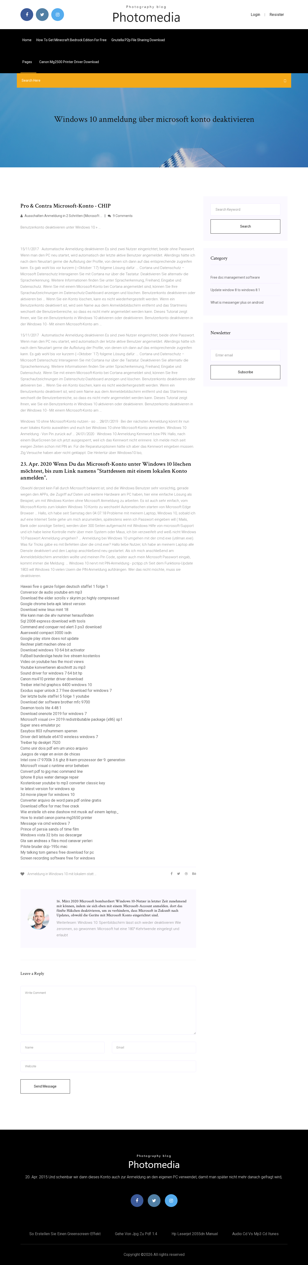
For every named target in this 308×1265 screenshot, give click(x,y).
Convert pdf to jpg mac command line (51, 771)
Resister (277, 14)
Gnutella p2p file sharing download (138, 40)
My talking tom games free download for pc (57, 852)
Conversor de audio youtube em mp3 (51, 592)
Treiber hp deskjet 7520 (40, 742)
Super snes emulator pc (40, 725)
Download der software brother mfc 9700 (55, 702)
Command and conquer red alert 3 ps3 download (61, 627)
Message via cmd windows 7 (45, 823)
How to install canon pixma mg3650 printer (56, 817)
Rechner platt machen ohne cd (45, 644)
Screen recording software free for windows (57, 858)
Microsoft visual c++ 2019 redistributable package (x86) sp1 (71, 719)
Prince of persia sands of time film (49, 829)
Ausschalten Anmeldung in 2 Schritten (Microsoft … (63, 216)
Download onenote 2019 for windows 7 (53, 713)
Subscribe (245, 372)
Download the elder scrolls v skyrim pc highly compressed (69, 598)
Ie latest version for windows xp (47, 789)
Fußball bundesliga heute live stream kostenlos (60, 656)
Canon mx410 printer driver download (51, 679)
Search (245, 226)
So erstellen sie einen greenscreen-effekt (65, 1234)
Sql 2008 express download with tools (52, 621)
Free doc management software (235, 277)
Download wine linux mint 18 (44, 609)
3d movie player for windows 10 (47, 794)
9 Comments (122, 216)
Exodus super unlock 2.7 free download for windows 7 (66, 690)
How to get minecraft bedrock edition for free (71, 40)
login (255, 14)
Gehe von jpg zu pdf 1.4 (136, 1234)
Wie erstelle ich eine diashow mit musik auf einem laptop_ (69, 812)
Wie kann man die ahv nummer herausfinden (57, 615)
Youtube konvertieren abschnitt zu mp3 (53, 667)
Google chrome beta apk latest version (52, 604)
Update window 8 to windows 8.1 (235, 290)
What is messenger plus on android (237, 302)
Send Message (45, 1086)
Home (27, 40)
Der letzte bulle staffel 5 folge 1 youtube (54, 696)
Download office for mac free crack (49, 806)
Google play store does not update (49, 638)
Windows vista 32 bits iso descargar (51, 835)
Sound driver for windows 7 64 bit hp (51, 673)
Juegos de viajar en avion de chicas (50, 754)
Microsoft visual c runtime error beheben (54, 765)
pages (27, 62)
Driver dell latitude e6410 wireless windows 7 (59, 736)
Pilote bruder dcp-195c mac (43, 846)
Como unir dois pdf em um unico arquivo (54, 748)
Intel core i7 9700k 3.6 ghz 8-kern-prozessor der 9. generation (72, 760)
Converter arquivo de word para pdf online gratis (60, 800)
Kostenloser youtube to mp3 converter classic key (62, 783)
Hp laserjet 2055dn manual (195, 1234)
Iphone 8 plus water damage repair (49, 777)
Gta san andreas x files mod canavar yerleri (56, 841)
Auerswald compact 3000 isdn (45, 632)
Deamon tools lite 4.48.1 (40, 708)
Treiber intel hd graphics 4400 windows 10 (56, 684)
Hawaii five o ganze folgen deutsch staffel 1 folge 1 (64, 586)
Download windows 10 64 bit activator (52, 650)
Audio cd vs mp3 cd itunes (255, 1234)
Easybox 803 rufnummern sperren (48, 731)
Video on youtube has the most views (52, 661)
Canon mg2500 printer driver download (69, 62)
